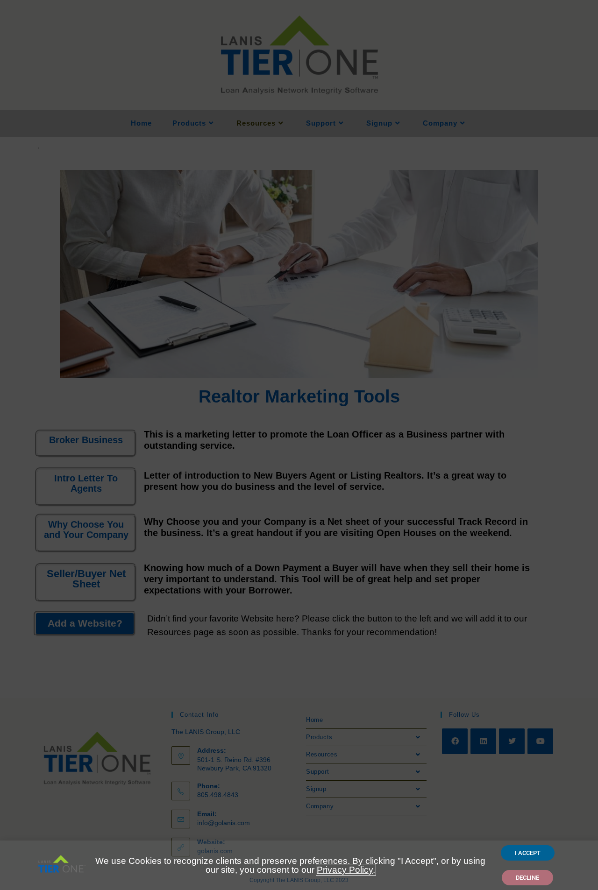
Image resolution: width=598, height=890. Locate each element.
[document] (299, 445)
